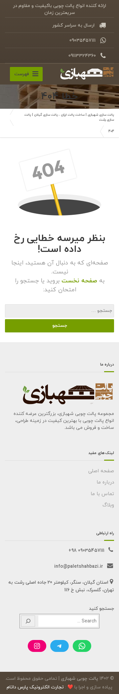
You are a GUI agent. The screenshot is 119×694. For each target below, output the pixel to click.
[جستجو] (28, 621)
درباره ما (105, 482)
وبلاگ (108, 505)
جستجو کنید (101, 609)
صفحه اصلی (101, 471)
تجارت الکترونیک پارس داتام (35, 687)
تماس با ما (102, 494)
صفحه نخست (78, 281)
